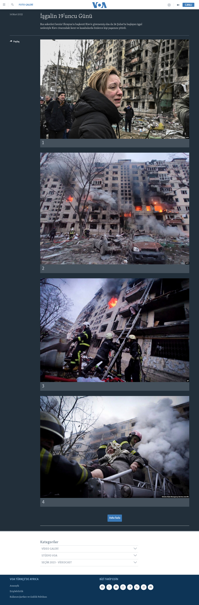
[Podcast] (143, 587)
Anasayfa (14, 586)
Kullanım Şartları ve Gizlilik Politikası (28, 597)
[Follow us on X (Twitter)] (109, 587)
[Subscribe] (150, 587)
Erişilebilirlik (16, 591)
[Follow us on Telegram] (130, 587)
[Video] (178, 5)
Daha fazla (114, 518)
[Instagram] (169, 5)
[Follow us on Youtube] (116, 587)
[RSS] (137, 587)
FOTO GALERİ (26, 5)
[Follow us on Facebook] (102, 587)
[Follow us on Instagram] (123, 587)
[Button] (15, 42)
